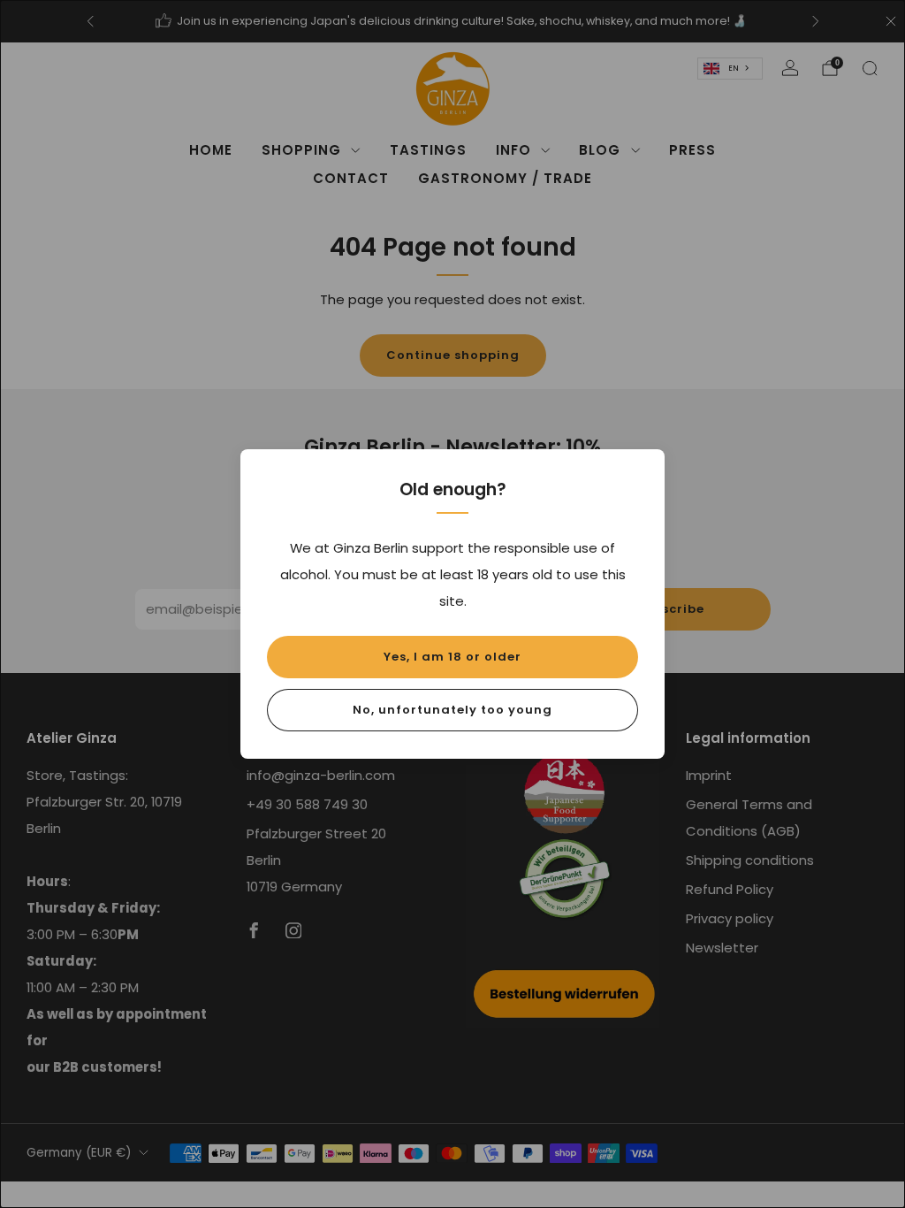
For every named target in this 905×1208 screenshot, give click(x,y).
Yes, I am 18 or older (452, 656)
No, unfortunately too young (452, 709)
